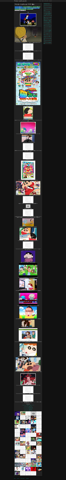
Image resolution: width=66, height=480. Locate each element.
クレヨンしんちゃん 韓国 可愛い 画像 (28, 407)
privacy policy (23, 478)
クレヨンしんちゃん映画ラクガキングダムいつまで (20, 9)
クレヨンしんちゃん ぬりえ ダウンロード (48, 41)
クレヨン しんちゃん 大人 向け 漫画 (47, 39)
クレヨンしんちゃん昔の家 (30, 9)
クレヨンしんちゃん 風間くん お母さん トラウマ (28, 405)
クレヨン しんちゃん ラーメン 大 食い (47, 10)
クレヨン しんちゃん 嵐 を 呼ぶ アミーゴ (47, 8)
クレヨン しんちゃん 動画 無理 (47, 30)
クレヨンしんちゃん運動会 (47, 11)
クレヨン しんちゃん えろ (20, 0)
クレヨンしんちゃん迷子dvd (47, 24)
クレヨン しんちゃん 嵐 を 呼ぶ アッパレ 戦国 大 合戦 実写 (47, 13)
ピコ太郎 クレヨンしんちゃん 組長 (48, 16)
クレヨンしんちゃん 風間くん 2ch (28, 410)
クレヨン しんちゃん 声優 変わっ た (47, 27)
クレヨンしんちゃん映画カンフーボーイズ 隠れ (20, 10)
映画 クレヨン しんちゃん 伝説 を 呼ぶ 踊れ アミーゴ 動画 (47, 20)
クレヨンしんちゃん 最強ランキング (47, 32)
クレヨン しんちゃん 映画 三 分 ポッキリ (47, 36)
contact (18, 478)
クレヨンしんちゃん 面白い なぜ (28, 406)
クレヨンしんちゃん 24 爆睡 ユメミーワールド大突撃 (47, 22)
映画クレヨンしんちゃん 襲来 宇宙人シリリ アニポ (48, 18)
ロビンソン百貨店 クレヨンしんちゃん (47, 34)
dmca (15, 478)
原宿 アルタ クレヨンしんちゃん (48, 25)
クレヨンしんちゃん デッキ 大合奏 (48, 6)
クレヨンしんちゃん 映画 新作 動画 (47, 43)
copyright (27, 478)
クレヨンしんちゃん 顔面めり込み (28, 409)
